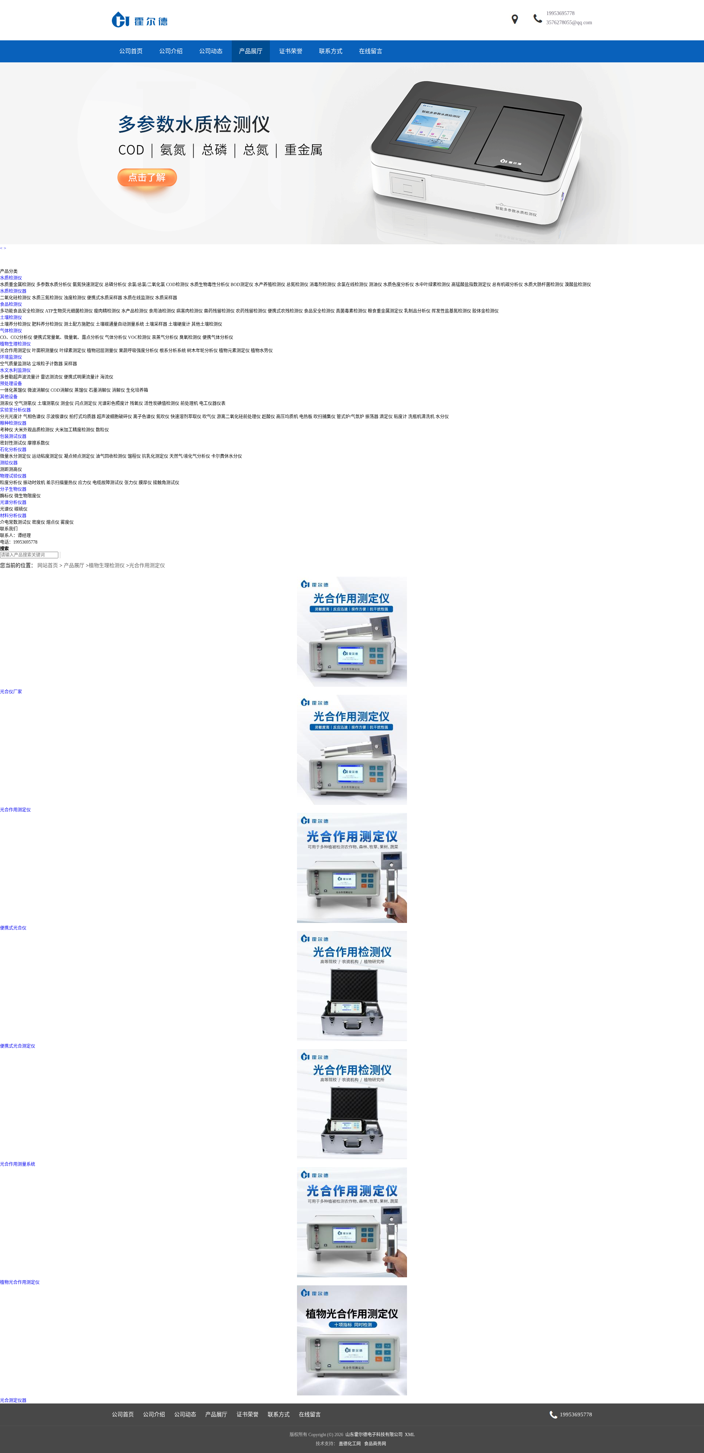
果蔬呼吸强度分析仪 (138, 350)
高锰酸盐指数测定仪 (471, 284)
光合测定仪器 (13, 1400)
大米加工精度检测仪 (75, 429)
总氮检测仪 (297, 284)
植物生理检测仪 (15, 344)
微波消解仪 (38, 390)
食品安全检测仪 (319, 311)
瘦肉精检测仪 (107, 311)
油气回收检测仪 (111, 456)
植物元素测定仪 (234, 350)
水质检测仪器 (13, 291)
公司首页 (131, 51)
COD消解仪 (62, 390)
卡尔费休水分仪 (226, 456)
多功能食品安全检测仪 (22, 311)
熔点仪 (52, 522)
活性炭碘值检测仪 (161, 403)
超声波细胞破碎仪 (114, 416)
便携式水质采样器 (104, 297)
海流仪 (106, 377)
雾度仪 (67, 522)
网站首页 (47, 565)
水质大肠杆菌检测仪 (544, 284)
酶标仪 (6, 496)
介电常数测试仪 (15, 522)
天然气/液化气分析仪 (189, 456)
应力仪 (84, 482)
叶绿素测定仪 (72, 350)
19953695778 (560, 13)
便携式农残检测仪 (285, 311)
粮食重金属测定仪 (385, 311)
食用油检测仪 (162, 311)
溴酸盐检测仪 (578, 284)
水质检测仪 (11, 278)
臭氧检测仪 (190, 337)
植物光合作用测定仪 (20, 1282)
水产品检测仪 (134, 311)
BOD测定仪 (242, 284)
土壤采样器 (156, 324)
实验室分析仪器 (15, 410)
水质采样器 (166, 297)
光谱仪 (6, 509)
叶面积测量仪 (45, 350)
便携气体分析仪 (217, 337)
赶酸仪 (268, 416)
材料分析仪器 (13, 515)
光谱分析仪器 (13, 502)
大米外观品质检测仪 (34, 429)
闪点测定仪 (86, 403)
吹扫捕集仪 (325, 416)
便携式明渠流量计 (81, 377)
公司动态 (211, 51)
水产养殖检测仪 (269, 284)
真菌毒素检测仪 (351, 311)
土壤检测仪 (11, 317)
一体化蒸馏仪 (13, 390)
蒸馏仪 (81, 390)
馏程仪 (134, 456)
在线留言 (370, 51)
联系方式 (330, 51)
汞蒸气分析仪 (165, 337)
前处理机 (189, 403)
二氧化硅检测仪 (15, 297)
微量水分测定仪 (15, 456)
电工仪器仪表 (212, 403)
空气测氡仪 (25, 403)
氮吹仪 (162, 416)
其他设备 (9, 396)
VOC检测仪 (139, 337)
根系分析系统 (173, 350)
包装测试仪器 (13, 436)
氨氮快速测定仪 (88, 284)
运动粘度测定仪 (47, 456)
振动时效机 (34, 482)
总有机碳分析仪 (507, 284)
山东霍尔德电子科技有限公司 (374, 1434)
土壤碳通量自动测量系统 (120, 324)
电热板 (305, 416)
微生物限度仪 (27, 496)
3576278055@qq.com (569, 22)
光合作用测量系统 (17, 1164)
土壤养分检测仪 (15, 324)
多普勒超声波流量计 (20, 377)
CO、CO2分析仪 (16, 337)
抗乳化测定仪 (155, 456)
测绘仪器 (9, 463)
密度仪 (38, 522)
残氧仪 (136, 403)
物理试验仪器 (13, 476)
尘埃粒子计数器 (47, 363)
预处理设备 (11, 383)
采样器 (70, 363)
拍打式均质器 (82, 416)
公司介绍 (171, 51)
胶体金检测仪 (485, 311)
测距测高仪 (11, 469)
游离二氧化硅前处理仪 (239, 416)
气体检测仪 (11, 330)
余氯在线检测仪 (352, 284)
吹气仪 (209, 416)
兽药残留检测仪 (219, 311)
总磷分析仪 (115, 284)
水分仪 (442, 416)
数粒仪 (102, 429)
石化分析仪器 (13, 449)
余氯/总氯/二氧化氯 (146, 284)
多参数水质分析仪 (54, 284)
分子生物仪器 (13, 489)
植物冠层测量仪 (102, 350)
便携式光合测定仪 (17, 1046)
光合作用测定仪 (15, 350)
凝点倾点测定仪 (79, 456)
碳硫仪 (20, 509)
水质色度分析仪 (398, 284)
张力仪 (131, 482)
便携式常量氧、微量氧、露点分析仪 (68, 337)
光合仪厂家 (11, 691)
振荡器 (371, 416)
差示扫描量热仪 (61, 482)
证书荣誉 (290, 51)
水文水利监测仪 (15, 370)
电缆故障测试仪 (107, 482)
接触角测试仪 (166, 482)
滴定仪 (386, 416)
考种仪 (6, 429)
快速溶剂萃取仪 (185, 416)
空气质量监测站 (15, 363)
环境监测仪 (11, 357)
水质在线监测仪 (138, 297)
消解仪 (118, 390)
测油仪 (375, 284)
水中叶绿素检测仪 (432, 284)
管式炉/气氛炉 (350, 416)
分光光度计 (11, 416)
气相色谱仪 (34, 416)
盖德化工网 (350, 1443)
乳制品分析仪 (417, 311)
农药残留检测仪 (251, 311)
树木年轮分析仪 (202, 350)
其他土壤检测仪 (206, 324)
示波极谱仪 (57, 416)
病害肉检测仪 (189, 311)
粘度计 (400, 416)
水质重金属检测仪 (17, 284)
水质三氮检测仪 (47, 297)
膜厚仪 (145, 482)
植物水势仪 (262, 350)
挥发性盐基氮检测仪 (451, 311)
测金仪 (67, 403)
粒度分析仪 (11, 482)
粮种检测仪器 (13, 423)
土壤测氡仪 (48, 403)
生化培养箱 (137, 390)
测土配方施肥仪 (79, 324)
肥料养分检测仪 (47, 324)
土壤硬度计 (179, 324)
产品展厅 (251, 51)
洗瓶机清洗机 (421, 416)
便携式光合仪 (13, 928)
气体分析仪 (116, 337)
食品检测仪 (11, 304)
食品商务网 (375, 1443)
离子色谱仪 (144, 416)
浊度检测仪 (75, 297)
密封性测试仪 (13, 443)
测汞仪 (6, 403)
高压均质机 (287, 416)
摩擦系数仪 (38, 443)
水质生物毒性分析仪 (210, 284)
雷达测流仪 (52, 377)
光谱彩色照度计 (113, 403)
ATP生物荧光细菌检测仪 (69, 311)
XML (410, 1434)
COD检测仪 (177, 284)
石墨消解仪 (100, 390)
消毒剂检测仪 (323, 284)
